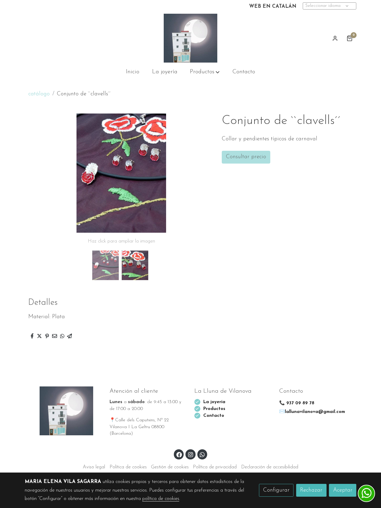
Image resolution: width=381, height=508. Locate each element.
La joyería (214, 402)
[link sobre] (63, 410)
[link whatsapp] (202, 454)
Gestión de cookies (170, 467)
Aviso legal (94, 467)
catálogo (39, 94)
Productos (215, 409)
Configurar (276, 490)
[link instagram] (190, 454)
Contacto (213, 416)
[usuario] (335, 38)
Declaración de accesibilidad (269, 467)
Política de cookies (128, 467)
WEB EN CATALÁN (272, 6)
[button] (205, 72)
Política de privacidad (215, 467)
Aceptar (342, 490)
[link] (190, 38)
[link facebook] (179, 454)
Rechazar (311, 490)
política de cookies (160, 498)
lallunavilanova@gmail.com (315, 412)
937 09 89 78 (300, 403)
